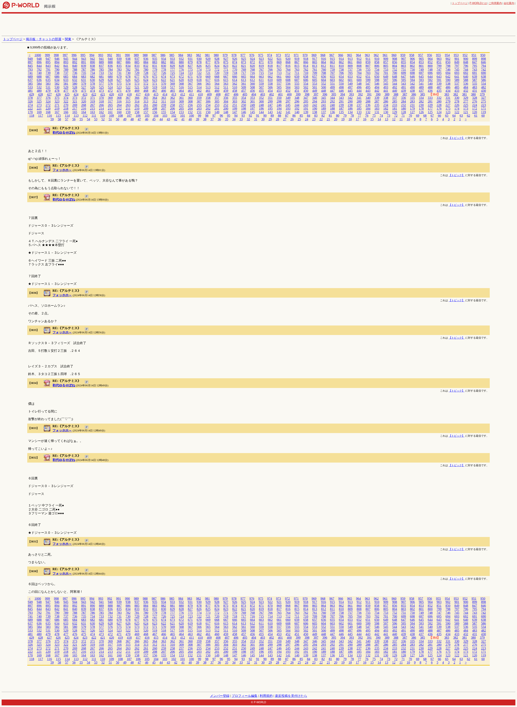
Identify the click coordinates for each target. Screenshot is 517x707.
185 (359, 108)
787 (83, 69)
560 (252, 83)
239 (341, 105)
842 (57, 66)
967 (331, 55)
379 (482, 94)
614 (234, 80)
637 (30, 80)
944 (74, 58)
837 (101, 66)
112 (85, 115)
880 (181, 62)
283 (412, 101)
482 (483, 87)
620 (181, 80)
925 (243, 58)
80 (337, 115)
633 (65, 80)
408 (218, 94)
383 (446, 94)
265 (110, 105)
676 (145, 76)
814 (305, 66)
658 (305, 76)
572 (145, 83)
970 (305, 55)
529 (65, 87)
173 (465, 108)
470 (128, 90)
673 (172, 76)
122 (456, 112)
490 (412, 87)
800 (430, 66)
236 (368, 105)
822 (234, 66)
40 (190, 119)
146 (243, 112)
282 (421, 101)
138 (314, 112)
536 (465, 83)
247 (270, 105)
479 (48, 90)
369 (110, 97)
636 (39, 80)
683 (83, 76)
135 (341, 112)
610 (270, 80)
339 (376, 97)
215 (92, 108)
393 (351, 94)
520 (145, 87)
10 (408, 119)
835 (119, 66)
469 (137, 90)
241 (323, 105)
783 (119, 69)
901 (456, 58)
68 (425, 115)
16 (364, 119)
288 (368, 101)
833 (137, 66)
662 (270, 76)
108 (120, 115)
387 (404, 94)
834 (128, 66)
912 (359, 58)
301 (252, 101)
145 (252, 112)
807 (368, 66)
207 (163, 108)
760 (323, 69)
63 (461, 115)
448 (323, 90)
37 (212, 119)
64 (454, 115)
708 (323, 73)
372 (83, 97)
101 (182, 115)
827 (190, 66)
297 (288, 101)
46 (146, 119)
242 (314, 105)
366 (137, 97)
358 (208, 97)
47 (139, 119)
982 (198, 55)
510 (234, 87)
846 (483, 62)
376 (48, 97)
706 (341, 73)
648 (394, 76)
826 (199, 66)
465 (172, 90)
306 (208, 101)
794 (483, 66)
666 (234, 76)
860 (359, 62)
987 (154, 55)
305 (216, 101)
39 (197, 119)
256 (190, 105)
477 (65, 90)
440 (394, 90)
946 (57, 58)
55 (81, 119)
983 (189, 55)
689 (30, 76)
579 (83, 83)
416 (147, 94)
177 (430, 108)
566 (199, 83)
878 (199, 62)
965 (349, 55)
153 (181, 112)
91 (257, 115)
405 (244, 94)
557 (279, 83)
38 (204, 119)
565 (208, 83)
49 (124, 119)
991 (118, 55)
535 (474, 83)
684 (74, 76)
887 (119, 62)
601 (350, 80)
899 (474, 58)
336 (403, 97)
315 (128, 101)
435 (439, 90)
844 (39, 66)
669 (208, 76)
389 (387, 94)
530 (57, 87)
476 (74, 90)
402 (271, 94)
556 (288, 83)
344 (332, 97)
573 (137, 83)
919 (296, 58)
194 (279, 108)
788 (74, 69)
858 (376, 62)
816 (288, 66)
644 (430, 76)
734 (92, 73)
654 (341, 76)
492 (394, 87)
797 (456, 66)
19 (343, 119)
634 (57, 80)
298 (279, 101)
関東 (68, 39)
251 (234, 105)
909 (385, 58)
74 (381, 115)
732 (110, 73)
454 (270, 90)
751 (403, 69)
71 (403, 115)
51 (110, 119)
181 (394, 108)
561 (243, 83)
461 (208, 90)
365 (145, 97)
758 (341, 69)
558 (270, 83)
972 (287, 55)
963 (367, 55)
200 (225, 108)
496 (359, 87)
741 (30, 73)
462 (199, 90)
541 (421, 83)
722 (199, 73)
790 (57, 69)
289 (359, 101)
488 (430, 87)
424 (76, 94)
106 (138, 115)
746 (448, 69)
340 (368, 97)
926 (234, 58)
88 (279, 115)
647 (403, 76)
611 (261, 80)
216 (83, 108)
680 (110, 76)
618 (199, 80)
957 (420, 55)
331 (448, 97)
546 (376, 83)
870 (270, 62)
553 (314, 83)
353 (252, 97)
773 (208, 69)
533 (30, 87)
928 (216, 58)
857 (385, 62)
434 (448, 90)
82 (323, 115)
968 (322, 55)
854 (412, 62)
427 (49, 94)
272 (48, 105)
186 (350, 108)
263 (128, 105)
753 (385, 69)
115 (58, 115)
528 (74, 87)
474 (92, 90)
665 (243, 76)
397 (315, 94)
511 (225, 87)
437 (421, 90)
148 (225, 112)
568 (181, 83)
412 (182, 94)
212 (119, 108)
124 (439, 112)
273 (39, 105)
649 (385, 76)
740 (39, 73)
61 (475, 115)
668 (216, 76)
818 (270, 66)
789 (65, 69)
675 (154, 76)
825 (208, 66)
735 (83, 73)
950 (482, 55)
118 (31, 115)
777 (172, 69)
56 (74, 119)
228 (439, 105)
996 (74, 55)
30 (263, 119)
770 (234, 69)
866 (305, 62)
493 (385, 87)
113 (76, 115)
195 (270, 108)
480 (39, 90)
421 (102, 94)
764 (288, 69)
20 (335, 119)
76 (366, 115)
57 (66, 119)
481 (30, 90)
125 (430, 112)
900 (465, 58)
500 (323, 87)
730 (128, 73)
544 (394, 83)
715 (261, 73)
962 (376, 55)
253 (216, 105)
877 (208, 62)
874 (234, 62)
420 (111, 94)
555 (296, 83)
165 (74, 112)
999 (47, 55)
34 (233, 119)
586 (483, 80)
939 (119, 58)
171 (483, 108)
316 (119, 101)
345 (323, 97)
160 (119, 112)
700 (394, 73)
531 (48, 87)
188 (332, 108)
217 (74, 108)
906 (412, 58)
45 (154, 119)
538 (448, 83)
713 (279, 73)
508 (252, 87)
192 (296, 108)
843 (48, 66)
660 (288, 76)
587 (474, 80)
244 (296, 105)
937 (137, 58)
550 (341, 83)
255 (199, 105)
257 (181, 105)
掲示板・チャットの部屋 (43, 39)
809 (350, 66)
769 (243, 69)
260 (154, 105)
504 (288, 87)
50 (117, 119)
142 (279, 112)
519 (154, 87)
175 (448, 108)
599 (368, 80)
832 (145, 66)
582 (57, 83)
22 (321, 119)
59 (52, 119)
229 (430, 105)
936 (145, 58)
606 (305, 80)
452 (288, 90)
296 (296, 101)
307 (199, 101)
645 (421, 76)
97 (214, 115)
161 (110, 112)
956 (429, 55)
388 (395, 94)
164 (83, 112)
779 (154, 69)
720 (216, 73)
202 (208, 108)
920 (288, 58)
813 (314, 66)
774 (199, 69)
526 (92, 87)
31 (255, 119)
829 (172, 66)
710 (305, 73)
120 (474, 112)
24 (306, 119)
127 (412, 112)
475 (83, 90)
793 (30, 69)
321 (74, 101)
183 (376, 108)
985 (171, 55)
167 (57, 112)
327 (483, 97)
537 (456, 83)
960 (394, 55)
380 (473, 94)
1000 (38, 55)
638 (483, 76)
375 (57, 97)
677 (137, 76)
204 (190, 108)
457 (243, 90)
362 (172, 97)
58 (59, 119)
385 (422, 94)
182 (385, 108)
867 (296, 62)
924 (252, 58)
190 (314, 108)
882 (163, 62)
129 (394, 112)
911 (368, 58)
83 (315, 115)
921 (279, 58)
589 (456, 80)
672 (181, 76)
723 (190, 73)
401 (280, 94)
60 (483, 115)
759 (332, 69)
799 (439, 66)
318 (101, 101)
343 (341, 97)
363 (163, 97)
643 (439, 76)
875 (225, 62)
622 (163, 80)
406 (235, 94)
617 (208, 80)
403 (262, 94)
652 (359, 76)
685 (65, 76)
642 (448, 76)
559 (261, 83)
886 (128, 62)
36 (219, 119)
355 (234, 97)
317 (110, 101)
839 (83, 66)
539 (439, 83)
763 (296, 69)
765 (279, 69)
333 (430, 97)
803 (403, 66)
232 (403, 105)
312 (154, 101)
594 (412, 80)
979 (225, 55)
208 (154, 108)
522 (128, 87)
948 (39, 58)
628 (110, 80)
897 (30, 62)
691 (474, 73)
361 (181, 97)
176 (439, 108)
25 (299, 119)
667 (225, 76)
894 (57, 62)
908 (394, 58)
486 (448, 87)
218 (65, 108)
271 (57, 105)
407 (227, 94)
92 (250, 115)
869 (279, 62)
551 (332, 83)
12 (393, 119)
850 (448, 62)
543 (403, 83)
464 (181, 90)
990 (127, 55)
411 (191, 94)
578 (92, 83)
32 (248, 119)
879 (190, 62)
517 (172, 87)
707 (332, 73)
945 (65, 58)
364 (154, 97)
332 (439, 97)
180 (403, 108)
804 (394, 66)
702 (376, 73)
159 (128, 112)
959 (402, 55)
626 (128, 80)
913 (350, 58)
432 (465, 90)
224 (474, 105)
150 (208, 112)
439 (403, 90)
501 (314, 87)
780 (145, 69)
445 (350, 90)
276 (474, 101)
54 (88, 119)
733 (101, 73)
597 (385, 80)
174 (456, 108)
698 (412, 73)
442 (376, 90)
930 (199, 58)
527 (83, 87)
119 (483, 112)
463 (190, 90)
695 (439, 73)
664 (252, 76)
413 (173, 94)
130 (385, 112)
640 (465, 76)
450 (305, 90)
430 (483, 90)
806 (376, 66)
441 (385, 90)
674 (163, 76)
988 (145, 55)
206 (172, 108)
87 (286, 115)
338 (385, 97)
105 (147, 115)
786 (92, 69)
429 (31, 94)
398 (307, 94)
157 (145, 112)
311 (163, 101)
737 (65, 73)
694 (448, 73)
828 (181, 66)
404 (253, 94)
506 (270, 87)
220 (48, 108)
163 (92, 112)
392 (360, 94)
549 (350, 83)
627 (119, 80)
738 (57, 73)
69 (417, 115)
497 (350, 87)
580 (74, 83)
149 (216, 112)
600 (359, 80)
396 (324, 94)
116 (49, 115)
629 (101, 80)
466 (163, 90)
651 (368, 76)
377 (39, 97)
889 (101, 62)
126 (421, 112)
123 (448, 112)
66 (439, 115)
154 (172, 112)
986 (163, 55)
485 (456, 87)
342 (350, 97)
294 (314, 101)
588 (465, 80)
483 (474, 87)
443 (368, 90)
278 (456, 101)
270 (65, 105)
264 (119, 105)
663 (261, 76)
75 (374, 115)
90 (265, 115)
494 (376, 87)
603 (332, 80)
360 (190, 97)
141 (288, 112)
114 (67, 115)
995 (83, 55)
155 (163, 112)
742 (483, 69)
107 (129, 115)
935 (154, 58)
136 (332, 112)
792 (39, 69)
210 (137, 108)
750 (412, 69)
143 (270, 112)
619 (190, 80)
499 (332, 87)
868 (288, 62)
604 (323, 80)
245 (288, 105)
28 (277, 119)
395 (333, 94)
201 (216, 108)
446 (341, 90)
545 (385, 83)
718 (234, 73)
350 (279, 97)
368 (119, 97)
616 (216, 80)
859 (368, 62)
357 (216, 97)
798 (448, 66)
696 (430, 73)
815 (296, 66)
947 (48, 58)
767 (261, 69)
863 (332, 62)
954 (447, 55)
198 (243, 108)
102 (173, 115)
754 (376, 69)
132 (368, 112)
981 (207, 55)
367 (128, 97)
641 (456, 76)
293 (323, 101)
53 (95, 119)
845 (30, 66)
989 (136, 55)
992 (109, 55)
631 (83, 80)
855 (403, 62)
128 (403, 112)
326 (30, 101)
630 (92, 80)
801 (421, 66)
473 (101, 90)
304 (225, 101)
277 (465, 101)
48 (132, 119)
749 (421, 69)
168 (48, 112)
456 (252, 90)
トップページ (460, 3)
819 (261, 66)
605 (314, 80)
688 (39, 76)
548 (359, 83)
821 (243, 66)
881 (172, 62)
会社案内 (509, 3)
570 (163, 83)
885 (137, 62)
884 (145, 62)
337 (394, 97)
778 (163, 69)
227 (448, 105)
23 (313, 119)
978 (234, 55)
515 (190, 87)
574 (128, 83)
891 (83, 62)
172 (474, 108)
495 (368, 87)
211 (128, 108)
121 (465, 112)
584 (39, 83)
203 (199, 108)
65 (446, 115)
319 (92, 101)
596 (394, 80)
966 (340, 55)
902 (448, 58)
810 (341, 66)
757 (350, 69)
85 (301, 115)
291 (341, 101)
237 (359, 105)
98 (206, 115)
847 (474, 62)
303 (234, 101)
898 (483, 58)
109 (111, 115)
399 (298, 94)
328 (474, 97)
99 (199, 115)
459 (225, 90)
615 (225, 80)
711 (296, 73)
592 (430, 80)
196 (261, 108)
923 (261, 58)
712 (288, 73)
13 (386, 119)
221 (39, 108)
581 (65, 83)
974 (269, 55)
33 (241, 119)
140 (296, 112)
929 (208, 58)
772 (216, 69)
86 (294, 115)
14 (379, 119)
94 (235, 115)
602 (341, 80)
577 (101, 83)
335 (412, 97)
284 (403, 101)
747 (439, 69)
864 (323, 62)
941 (101, 58)
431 (474, 90)
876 (216, 62)
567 (190, 83)
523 (119, 87)
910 (376, 58)
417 (138, 94)
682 (92, 76)
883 (154, 62)
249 (252, 105)
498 (341, 87)
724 (181, 73)
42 (175, 119)
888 (110, 62)
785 (101, 69)
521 (137, 87)
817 (279, 66)
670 (199, 76)
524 (110, 87)
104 (155, 115)
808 (359, 66)
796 (465, 66)
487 (439, 87)
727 (154, 73)
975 (260, 55)
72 (395, 115)
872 (252, 62)
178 (421, 108)
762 (305, 69)
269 (74, 105)
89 (272, 115)
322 (65, 101)
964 (358, 55)
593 (421, 80)
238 (350, 105)
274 (30, 105)
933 (172, 58)
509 (243, 87)
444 (359, 90)
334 (421, 97)
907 (403, 58)
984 (180, 55)
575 (119, 83)
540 (430, 83)
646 (412, 76)
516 (181, 87)
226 (456, 105)
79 (345, 115)
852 (430, 62)
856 (394, 62)
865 (314, 62)
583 (48, 83)
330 (456, 97)
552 (323, 83)
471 (119, 90)
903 (439, 58)
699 (403, 73)
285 (394, 101)
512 (216, 87)
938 (128, 58)
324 (48, 101)
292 (332, 101)
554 (305, 83)
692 (465, 73)
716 (252, 73)
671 (190, 76)
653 (350, 76)
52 (103, 119)
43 (168, 119)
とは (478, 3)
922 (270, 58)
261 (145, 105)
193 (288, 108)
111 (93, 115)
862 (341, 62)
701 (385, 73)
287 (376, 101)
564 (216, 83)
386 (413, 94)
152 (190, 112)
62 (468, 115)
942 (92, 58)
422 (93, 94)
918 (305, 58)
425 (67, 94)
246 (279, 105)
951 (474, 55)
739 (48, 73)
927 (225, 58)
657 (314, 76)
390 (378, 94)
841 (65, 66)
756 (359, 69)
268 (83, 105)
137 (323, 112)
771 (225, 69)
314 (137, 101)
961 (385, 55)
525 (101, 87)
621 (172, 80)
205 (181, 108)
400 (289, 94)
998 (56, 55)
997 (65, 55)
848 (465, 62)
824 (216, 66)
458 (234, 90)
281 (430, 101)
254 (208, 105)
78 (352, 115)
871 (261, 62)
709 (314, 73)
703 (368, 73)
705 (350, 73)
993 (100, 55)
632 (74, 80)
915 (332, 58)
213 (110, 108)
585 (30, 83)
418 (129, 94)
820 (252, 66)
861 (350, 62)
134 (350, 112)
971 (296, 55)
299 (270, 101)
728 (145, 73)
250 (243, 105)
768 (252, 69)
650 (376, 76)
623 (154, 80)
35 (226, 119)
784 (110, 69)
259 (163, 105)
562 (234, 83)
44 (161, 119)
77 (359, 115)
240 (332, 105)
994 (91, 55)
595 (403, 80)
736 (74, 73)
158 (137, 112)
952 (465, 55)
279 (448, 101)
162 (101, 112)
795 (474, 66)
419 (120, 94)
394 (342, 94)
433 (456, 90)
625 (137, 80)
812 (323, 66)
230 (421, 105)
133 (359, 112)
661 (279, 76)
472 (110, 90)
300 (261, 101)
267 (92, 105)
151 (199, 112)
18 (350, 119)
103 (164, 115)
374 (65, 97)
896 (39, 62)
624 (145, 80)
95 (228, 115)
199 (234, 108)
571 (154, 83)
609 (279, 80)
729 (137, 73)
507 (261, 87)
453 (279, 90)
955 (438, 55)
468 (145, 90)
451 (296, 90)
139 (305, 112)
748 (430, 69)
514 (199, 87)
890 (92, 62)
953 (456, 55)
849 (456, 62)
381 (464, 94)
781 (137, 69)
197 (252, 108)
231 (412, 105)
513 (208, 87)
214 (101, 108)
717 (243, 73)
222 (30, 108)
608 (288, 80)
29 (270, 119)
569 (172, 83)
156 (154, 112)
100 (191, 115)
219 (57, 108)
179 (412, 108)
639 (474, 76)
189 (323, 108)
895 (48, 62)
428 (40, 94)
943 (83, 58)
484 (465, 87)
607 (296, 80)
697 (421, 73)
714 (270, 73)
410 (200, 94)
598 (376, 80)
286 (385, 101)
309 (181, 101)
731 (119, 73)
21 (328, 119)
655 (332, 76)
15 (372, 119)
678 (128, 76)
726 (163, 73)
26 (292, 119)
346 (314, 97)
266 (101, 105)
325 (39, 101)
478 (57, 90)
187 (341, 108)
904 (430, 58)
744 (465, 69)
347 (305, 97)
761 (314, 69)
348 (296, 97)
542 (412, 83)
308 (190, 101)
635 (48, 80)
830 (163, 66)
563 (225, 83)
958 (411, 55)
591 (439, 80)
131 (376, 112)
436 (430, 90)
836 (110, 66)
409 (209, 94)
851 (439, 62)
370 (101, 97)
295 (305, 101)
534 (483, 83)
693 (456, 73)
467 (154, 90)
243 (305, 105)
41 (183, 119)
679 (119, 76)
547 (368, 83)
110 (102, 115)
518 (163, 87)
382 (455, 94)
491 (403, 87)
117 (40, 115)
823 (225, 66)
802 (412, 66)
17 (357, 119)
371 (92, 97)
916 (323, 58)
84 (308, 115)
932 (181, 58)
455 (261, 90)
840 (74, 66)
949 (30, 58)
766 (270, 69)
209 (145, 108)
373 (74, 97)
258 (172, 105)
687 (48, 76)
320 (83, 101)
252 (225, 105)
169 (39, 112)
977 (243, 55)
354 (243, 97)
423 (84, 94)
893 (65, 62)
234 (385, 105)
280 (439, 101)
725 (172, 73)
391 (369, 94)
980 (216, 55)
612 (252, 80)
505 (279, 87)
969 (314, 55)
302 (243, 101)
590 (448, 80)
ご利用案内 (495, 3)
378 (30, 97)
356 (225, 97)
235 (376, 105)
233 (394, 105)
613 (243, 80)
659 (296, 76)
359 (199, 97)
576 (110, 83)
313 (145, 101)
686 (57, 76)
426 (58, 94)
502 (305, 87)
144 (261, 112)
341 (359, 97)
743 (474, 69)
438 (412, 90)
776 (181, 69)
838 (92, 66)
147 (234, 112)
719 (225, 73)
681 (101, 76)
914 (341, 58)
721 (208, 73)
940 (110, 58)
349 (288, 97)
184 (368, 108)
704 (359, 73)
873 (243, 62)
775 (190, 69)
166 (65, 112)
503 (296, 87)
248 (261, 105)
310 (172, 101)
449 (314, 90)
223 (483, 105)
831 (154, 66)
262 (137, 105)
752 (394, 69)
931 (190, 58)
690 (483, 73)
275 (483, 101)
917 (314, 58)
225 (465, 105)
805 (385, 66)
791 (48, 69)
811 (332, 66)
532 (39, 87)
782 (128, 69)
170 (30, 112)
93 (243, 115)
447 (332, 90)
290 (350, 101)
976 (251, 55)
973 (278, 55)
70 (410, 115)
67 (432, 115)
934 (163, 58)
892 (74, 62)
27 (284, 119)
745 (456, 69)
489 (421, 87)
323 (57, 101)
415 (155, 94)
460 (216, 90)
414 (164, 94)
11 (401, 119)
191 (305, 108)
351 (270, 97)
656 (323, 76)
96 (221, 115)
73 (388, 115)
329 (465, 97)
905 (421, 58)
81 (330, 115)
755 (368, 69)
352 (261, 97)
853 (421, 62)
